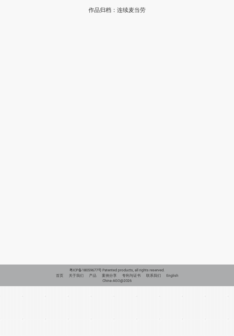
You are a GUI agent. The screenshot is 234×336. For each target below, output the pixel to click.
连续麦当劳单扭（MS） (50, 220)
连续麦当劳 (30, 230)
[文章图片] (117, 118)
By (54, 230)
